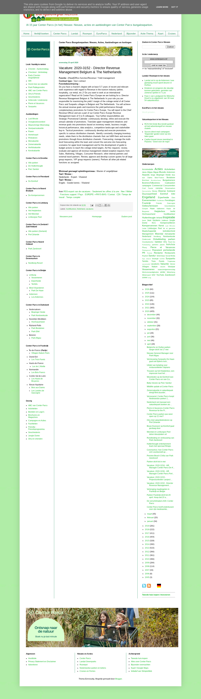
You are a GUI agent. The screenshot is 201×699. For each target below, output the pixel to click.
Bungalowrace (169, 180)
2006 (147, 574)
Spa (143, 259)
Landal (74, 33)
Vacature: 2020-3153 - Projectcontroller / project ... (159, 478)
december (151, 315)
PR (143, 253)
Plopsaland (157, 250)
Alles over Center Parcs (141, 661)
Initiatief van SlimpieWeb (141, 671)
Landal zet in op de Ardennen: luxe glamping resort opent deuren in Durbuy (159, 82)
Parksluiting (146, 245)
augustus (151, 329)
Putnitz (149, 253)
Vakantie (164, 264)
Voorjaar (171, 267)
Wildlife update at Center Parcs (160, 386)
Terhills (34, 284)
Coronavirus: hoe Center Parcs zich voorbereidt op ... (160, 451)
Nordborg (157, 236)
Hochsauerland (38, 322)
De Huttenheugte (35, 166)
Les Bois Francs (38, 372)
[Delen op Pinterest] (108, 205)
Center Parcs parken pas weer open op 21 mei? (160, 415)
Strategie (155, 259)
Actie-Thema (147, 33)
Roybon (145, 256)
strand (148, 259)
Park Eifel (35, 331)
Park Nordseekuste (39, 315)
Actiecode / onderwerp (37, 100)
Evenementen (149, 200)
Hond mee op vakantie (38, 84)
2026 (147, 289)
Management (147, 234)
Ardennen (33, 294)
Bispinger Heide (38, 312)
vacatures (89, 209)
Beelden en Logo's (36, 412)
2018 (147, 529)
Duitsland (171, 191)
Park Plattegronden (36, 87)
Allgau (150, 172)
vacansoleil (146, 264)
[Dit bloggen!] (99, 205)
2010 (147, 559)
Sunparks (32, 106)
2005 (147, 577)
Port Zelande (33, 234)
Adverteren (33, 665)
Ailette (144, 172)
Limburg (32, 275)
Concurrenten (169, 185)
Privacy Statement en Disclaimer (42, 661)
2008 (147, 566)
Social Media (170, 256)
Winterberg (171, 272)
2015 (147, 541)
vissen (162, 267)
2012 (147, 552)
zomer (144, 277)
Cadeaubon (170, 183)
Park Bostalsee (37, 328)
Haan (152, 208)
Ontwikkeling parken (164, 239)
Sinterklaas (161, 256)
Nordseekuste (169, 236)
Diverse (162, 191)
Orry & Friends (34, 94)
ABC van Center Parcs (37, 90)
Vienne (172, 264)
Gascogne (171, 203)
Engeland (148, 197)
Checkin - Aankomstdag (38, 69)
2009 (147, 563)
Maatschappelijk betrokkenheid (158, 231)
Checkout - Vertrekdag (37, 72)
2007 (147, 570)
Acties (159, 169)
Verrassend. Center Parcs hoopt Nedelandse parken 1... (160, 397)
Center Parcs (59, 33)
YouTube (160, 275)
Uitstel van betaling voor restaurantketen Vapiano (158, 366)
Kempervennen (149, 225)
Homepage (97, 216)
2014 (147, 544)
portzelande (169, 250)
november (151, 318)
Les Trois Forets (38, 359)
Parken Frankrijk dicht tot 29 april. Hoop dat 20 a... (159, 496)
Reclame (158, 253)
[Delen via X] (102, 205)
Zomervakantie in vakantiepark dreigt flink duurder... (160, 391)
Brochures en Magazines (34, 416)
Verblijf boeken (41, 33)
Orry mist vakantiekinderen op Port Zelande (159, 421)
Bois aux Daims (38, 387)
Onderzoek (146, 239)
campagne (146, 185)
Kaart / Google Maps (139, 668)
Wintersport (146, 275)
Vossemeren (36, 278)
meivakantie (170, 234)
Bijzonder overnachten (140, 665)
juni (149, 337)
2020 (147, 311)
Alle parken (33, 163)
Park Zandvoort (34, 249)
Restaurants (170, 253)
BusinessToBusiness (151, 183)
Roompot (87, 33)
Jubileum (164, 220)
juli (148, 333)
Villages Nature (150, 267)
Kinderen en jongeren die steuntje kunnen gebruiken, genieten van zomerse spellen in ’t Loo (159, 90)
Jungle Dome (34, 436)
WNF (154, 275)
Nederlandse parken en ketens (93, 668)
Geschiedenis (34, 97)
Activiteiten (33, 409)
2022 (147, 304)
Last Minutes (170, 226)
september (152, 326)
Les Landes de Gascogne (37, 392)
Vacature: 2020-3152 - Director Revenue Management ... (160, 484)
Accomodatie (147, 169)
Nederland (116, 33)
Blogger (118, 679)
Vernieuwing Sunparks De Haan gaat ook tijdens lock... (160, 360)
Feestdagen (170, 200)
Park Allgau (36, 338)
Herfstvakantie (34, 147)
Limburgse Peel (35, 217)
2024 (147, 297)
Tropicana (171, 261)
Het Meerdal (33, 214)
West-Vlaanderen (36, 288)
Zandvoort (170, 275)
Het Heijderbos (34, 210)
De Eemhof (33, 181)
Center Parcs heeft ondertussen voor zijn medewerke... (160, 508)
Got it (174, 7)
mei (149, 340)
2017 (147, 533)
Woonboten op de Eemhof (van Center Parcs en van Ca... (160, 378)
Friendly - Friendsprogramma (36, 428)
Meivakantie (33, 141)
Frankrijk (146, 203)
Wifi (29, 81)
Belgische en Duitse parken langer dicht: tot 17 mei (158, 348)
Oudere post (126, 216)
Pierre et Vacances (36, 103)
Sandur (152, 255)
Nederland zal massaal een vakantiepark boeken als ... (159, 403)
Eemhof (164, 193)
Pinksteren (32, 138)
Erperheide (36, 281)
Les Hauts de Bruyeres (37, 380)
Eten (173, 197)
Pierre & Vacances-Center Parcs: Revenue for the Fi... (161, 409)
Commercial (157, 185)
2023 (147, 300)
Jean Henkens (153, 220)
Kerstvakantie (34, 151)
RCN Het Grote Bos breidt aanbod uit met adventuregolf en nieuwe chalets (159, 126)
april (149, 344)
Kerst (161, 225)
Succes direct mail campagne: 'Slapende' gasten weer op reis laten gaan (157, 134)
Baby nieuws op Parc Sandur (159, 383)
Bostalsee (171, 177)
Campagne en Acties (37, 420)
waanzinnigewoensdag (166, 269)
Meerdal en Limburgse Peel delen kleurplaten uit (159, 433)
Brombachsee (156, 180)
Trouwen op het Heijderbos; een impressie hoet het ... (160, 372)
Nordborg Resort (35, 263)
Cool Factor (147, 188)
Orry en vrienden (35, 439)
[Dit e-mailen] (96, 205)
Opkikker (158, 242)
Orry (165, 242)
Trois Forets (157, 261)
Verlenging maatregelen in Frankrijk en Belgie (158, 490)
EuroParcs (101, 33)
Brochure (145, 180)
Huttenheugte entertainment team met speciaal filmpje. (159, 445)
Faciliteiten (33, 424)
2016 (147, 537)
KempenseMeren (167, 223)
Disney (154, 191)
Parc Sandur (33, 169)
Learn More (162, 7)
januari (150, 521)
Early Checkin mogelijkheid (34, 76)
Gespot (145, 208)
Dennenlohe (146, 191)
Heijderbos (159, 211)
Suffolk (162, 259)
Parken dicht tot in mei (156, 462)
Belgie (153, 175)
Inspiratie (169, 217)
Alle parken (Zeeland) (37, 231)
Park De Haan (37, 290)
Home (26, 33)
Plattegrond (146, 250)
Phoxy (144, 247)
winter (162, 272)
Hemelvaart (33, 135)
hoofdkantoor (71, 209)
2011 (147, 555)
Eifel (173, 194)
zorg (149, 277)
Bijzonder (131, 33)
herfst (172, 211)
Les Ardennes (37, 297)
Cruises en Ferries (87, 671)
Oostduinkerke (147, 242)
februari (150, 517)
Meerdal (159, 233)
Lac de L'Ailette (38, 366)
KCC (154, 223)
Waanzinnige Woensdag (38, 125)
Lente (144, 228)
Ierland (159, 218)
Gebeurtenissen (150, 205)
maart (149, 514)
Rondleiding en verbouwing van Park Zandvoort (160, 439)
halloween (160, 208)
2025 (147, 293)
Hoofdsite (32, 658)
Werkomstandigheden (150, 272)
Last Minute (33, 119)
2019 (147, 526)
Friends (159, 203)
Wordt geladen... (149, 112)
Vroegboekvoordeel (36, 122)
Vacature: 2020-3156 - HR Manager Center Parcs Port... (160, 472)
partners (155, 245)
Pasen (31, 131)
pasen (162, 245)
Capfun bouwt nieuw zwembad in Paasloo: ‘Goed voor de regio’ (158, 140)
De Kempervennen (36, 195)
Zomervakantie (34, 144)
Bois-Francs (159, 177)
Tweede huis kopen (139, 658)
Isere (144, 220)
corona (159, 188)
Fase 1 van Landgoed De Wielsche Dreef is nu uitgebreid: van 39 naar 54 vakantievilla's (159, 98)
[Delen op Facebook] (105, 205)
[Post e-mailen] (92, 205)
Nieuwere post (66, 216)
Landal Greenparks (88, 661)
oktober (150, 322)
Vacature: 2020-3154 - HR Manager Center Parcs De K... (161, 466)
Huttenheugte (149, 217)
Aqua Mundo (159, 172)
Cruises (172, 33)
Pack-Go (171, 242)
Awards (145, 174)
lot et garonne (169, 228)
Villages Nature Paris (40, 353)
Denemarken (170, 188)
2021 (147, 308)
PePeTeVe (170, 244)
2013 (147, 548)
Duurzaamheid (149, 193)
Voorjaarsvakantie (36, 128)
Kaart (160, 33)
